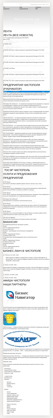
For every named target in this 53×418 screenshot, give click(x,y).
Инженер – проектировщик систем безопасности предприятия (18, 230)
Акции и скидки (10, 412)
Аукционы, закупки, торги (13, 395)
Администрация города (12, 396)
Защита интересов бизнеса (13, 401)
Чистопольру (7, 368)
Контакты (9, 382)
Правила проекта (11, 383)
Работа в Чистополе (11, 404)
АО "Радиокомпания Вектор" (13, 227)
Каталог (19, 29)
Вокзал (8, 407)
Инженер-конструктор (8, 243)
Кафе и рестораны (11, 410)
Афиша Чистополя (16, 280)
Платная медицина (11, 408)
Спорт (8, 413)
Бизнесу (27, 29)
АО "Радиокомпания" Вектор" (13, 234)
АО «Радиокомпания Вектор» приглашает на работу (15, 224)
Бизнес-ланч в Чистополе (22, 250)
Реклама (9, 385)
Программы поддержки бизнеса (14, 399)
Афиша (8, 405)
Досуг (34, 29)
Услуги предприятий (11, 393)
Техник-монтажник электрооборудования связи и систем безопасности (20, 237)
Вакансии (10, 222)
